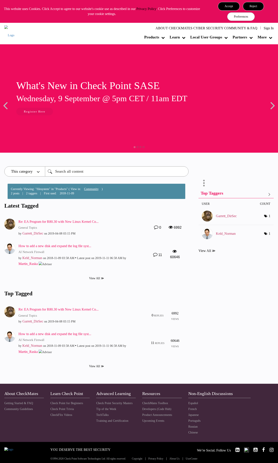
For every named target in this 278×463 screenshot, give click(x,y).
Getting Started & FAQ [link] (18, 403)
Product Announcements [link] (157, 415)
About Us (174, 458)
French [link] (192, 409)
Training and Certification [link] (112, 420)
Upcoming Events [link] (153, 420)
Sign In (269, 28)
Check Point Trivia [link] (62, 409)
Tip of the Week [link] (106, 409)
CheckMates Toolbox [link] (155, 403)
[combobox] (117, 171)
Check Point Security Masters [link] (114, 403)
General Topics (27, 227)
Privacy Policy (146, 9)
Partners (240, 37)
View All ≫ (96, 278)
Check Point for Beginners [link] (66, 403)
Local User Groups (206, 37)
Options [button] (204, 183)
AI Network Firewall (31, 252)
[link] (236, 450)
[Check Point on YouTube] (254, 450)
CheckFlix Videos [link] (61, 415)
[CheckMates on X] (244, 450)
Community (91, 189)
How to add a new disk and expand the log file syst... (54, 246)
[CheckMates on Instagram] (270, 450)
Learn (175, 37)
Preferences (241, 16)
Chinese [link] (193, 432)
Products (151, 37)
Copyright (137, 458)
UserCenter (191, 458)
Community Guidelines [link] (18, 409)
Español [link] (193, 403)
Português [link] (194, 420)
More (262, 37)
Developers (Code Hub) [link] (156, 409)
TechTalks (102, 415)
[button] (229, 6)
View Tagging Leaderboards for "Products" (236, 194)
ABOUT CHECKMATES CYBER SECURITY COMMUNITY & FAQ (206, 28)
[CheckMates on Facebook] (261, 450)
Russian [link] (193, 426)
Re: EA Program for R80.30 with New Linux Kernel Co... (58, 221)
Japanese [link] (193, 415)
